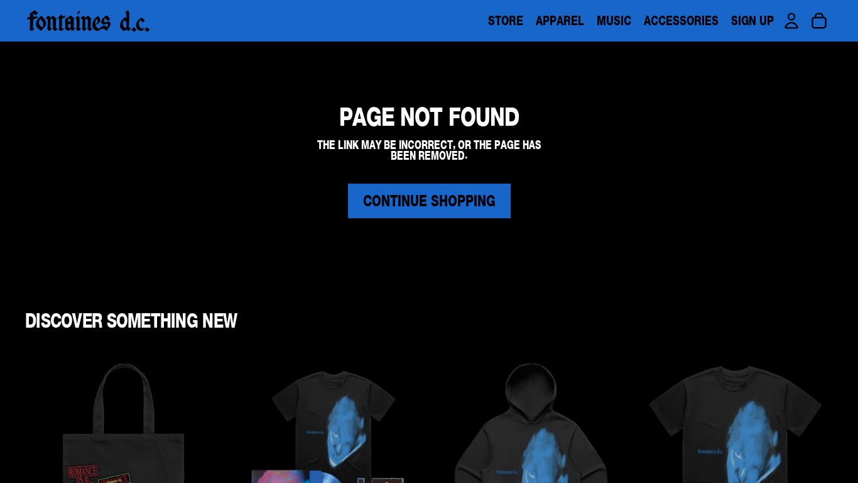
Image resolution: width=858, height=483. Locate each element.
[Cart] (819, 21)
